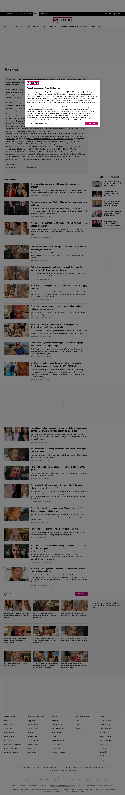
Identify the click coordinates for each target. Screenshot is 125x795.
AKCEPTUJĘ (91, 123)
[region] (62, 103)
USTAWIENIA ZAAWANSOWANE (39, 123)
